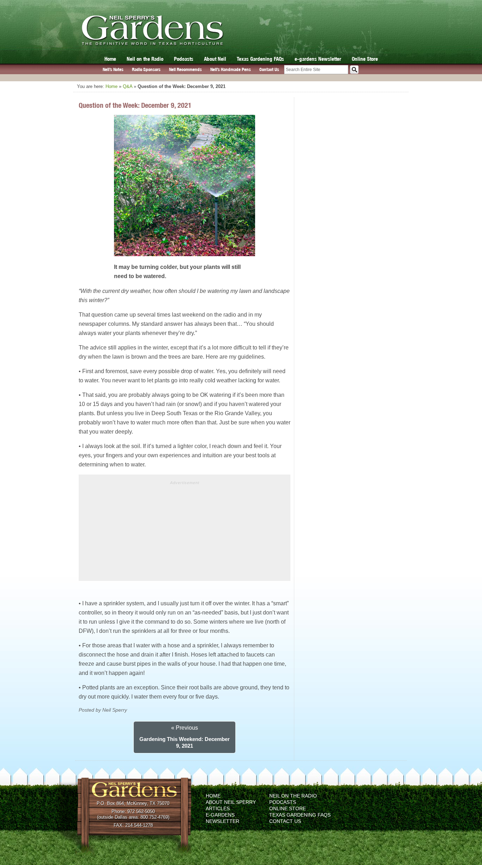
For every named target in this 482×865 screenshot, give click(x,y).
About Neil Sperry (231, 802)
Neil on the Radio (145, 59)
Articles (218, 808)
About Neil (215, 59)
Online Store (365, 59)
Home (110, 59)
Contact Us (269, 69)
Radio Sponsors (146, 69)
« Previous (184, 728)
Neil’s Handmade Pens (230, 69)
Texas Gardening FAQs (260, 59)
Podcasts (183, 59)
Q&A (127, 86)
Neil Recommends (185, 69)
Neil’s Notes (113, 69)
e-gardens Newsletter (318, 59)
